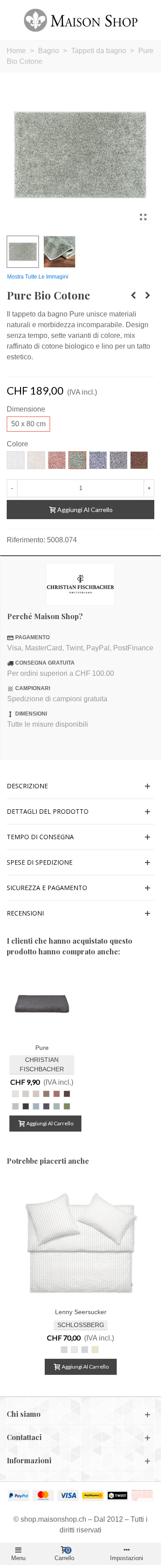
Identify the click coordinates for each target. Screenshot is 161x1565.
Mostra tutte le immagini (37, 277)
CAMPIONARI (32, 688)
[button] (80, 786)
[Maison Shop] (80, 20)
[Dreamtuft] (133, 295)
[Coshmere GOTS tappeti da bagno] (147, 295)
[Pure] (42, 1004)
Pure (42, 1047)
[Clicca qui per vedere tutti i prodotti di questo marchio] (80, 584)
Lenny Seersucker (80, 1311)
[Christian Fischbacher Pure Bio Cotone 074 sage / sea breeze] (143, 217)
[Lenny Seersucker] (80, 1240)
